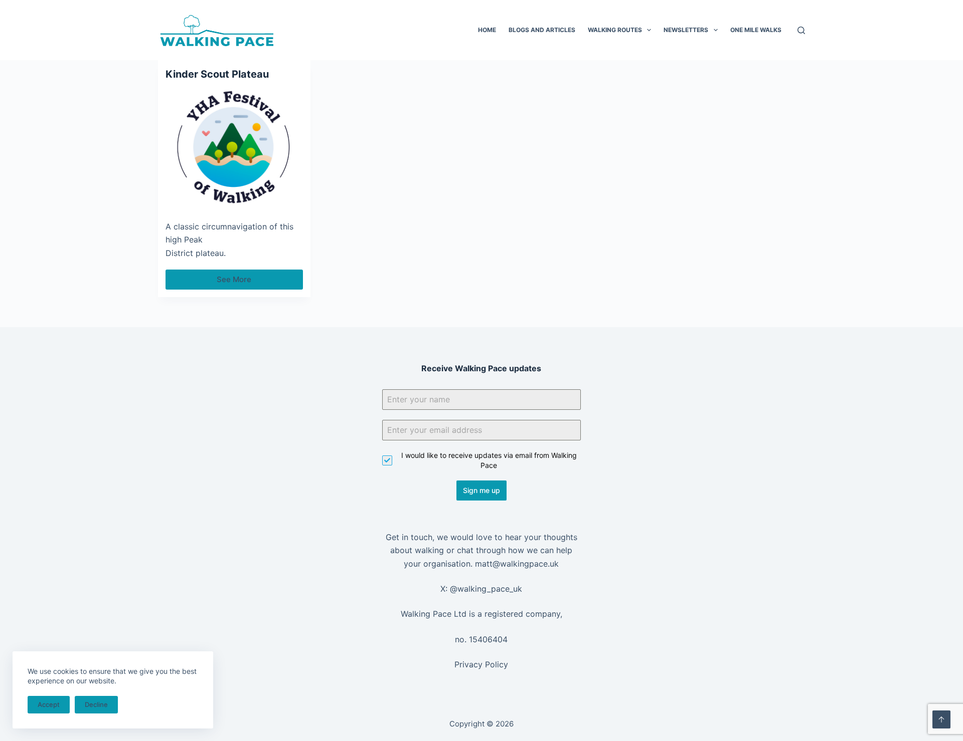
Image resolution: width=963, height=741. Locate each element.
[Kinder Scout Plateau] (234, 148)
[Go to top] (941, 719)
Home (487, 30)
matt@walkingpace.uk (517, 564)
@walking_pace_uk (486, 589)
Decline (96, 704)
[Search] (801, 30)
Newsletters (686, 30)
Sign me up (481, 490)
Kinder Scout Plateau (217, 74)
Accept (49, 704)
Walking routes (615, 30)
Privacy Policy (481, 664)
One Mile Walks (755, 30)
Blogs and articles (542, 30)
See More (239, 282)
